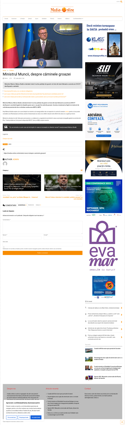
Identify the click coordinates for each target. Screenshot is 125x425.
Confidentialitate (77, 18)
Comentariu (7, 219)
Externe (59, 18)
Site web (5, 241)
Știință (30, 18)
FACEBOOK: (31, 205)
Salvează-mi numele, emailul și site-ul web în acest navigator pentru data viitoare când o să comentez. (32, 248)
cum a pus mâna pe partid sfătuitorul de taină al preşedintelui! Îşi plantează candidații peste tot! (34, 94)
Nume (5, 235)
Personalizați (12, 417)
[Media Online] (62, 13)
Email (46, 235)
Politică (52, 18)
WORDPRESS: (22, 205)
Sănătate (44, 18)
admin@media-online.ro (92, 397)
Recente (87, 344)
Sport (36, 18)
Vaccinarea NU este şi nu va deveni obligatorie (18, 91)
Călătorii (67, 18)
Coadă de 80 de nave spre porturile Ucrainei (107, 348)
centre (67, 111)
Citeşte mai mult (7, 138)
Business (14, 18)
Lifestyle (22, 18)
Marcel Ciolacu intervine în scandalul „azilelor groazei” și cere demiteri (63, 198)
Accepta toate (36, 417)
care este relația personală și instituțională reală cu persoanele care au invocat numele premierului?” (35, 97)
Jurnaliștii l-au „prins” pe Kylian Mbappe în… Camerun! (20, 197)
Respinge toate (23, 417)
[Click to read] (63, 182)
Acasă (6, 18)
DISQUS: (38, 205)
